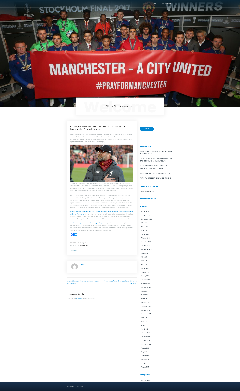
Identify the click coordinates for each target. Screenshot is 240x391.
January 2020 (145, 302)
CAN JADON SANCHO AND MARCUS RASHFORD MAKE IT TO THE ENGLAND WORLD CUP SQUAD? (156, 159)
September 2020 (146, 287)
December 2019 (146, 306)
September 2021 (146, 249)
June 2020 (144, 291)
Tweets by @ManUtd (147, 191)
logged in (79, 298)
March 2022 (145, 234)
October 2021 (145, 245)
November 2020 (146, 283)
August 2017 (145, 367)
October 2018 (145, 340)
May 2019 (144, 321)
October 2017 (145, 363)
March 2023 (145, 211)
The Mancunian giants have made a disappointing (86, 223)
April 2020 (144, 295)
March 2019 (144, 329)
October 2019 (145, 310)
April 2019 (144, 325)
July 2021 (144, 257)
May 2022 (144, 227)
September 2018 (146, 344)
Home (154, 4)
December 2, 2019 (75, 243)
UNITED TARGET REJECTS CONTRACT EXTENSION (155, 178)
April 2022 (144, 230)
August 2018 (145, 348)
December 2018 (146, 337)
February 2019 (145, 333)
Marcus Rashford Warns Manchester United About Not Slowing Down (156, 152)
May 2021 (144, 265)
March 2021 (144, 268)
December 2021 (146, 242)
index (86, 243)
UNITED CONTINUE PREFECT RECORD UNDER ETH (155, 173)
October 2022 (145, 215)
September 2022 (146, 219)
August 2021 (145, 253)
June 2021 (144, 261)
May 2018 (144, 352)
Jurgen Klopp (75, 250)
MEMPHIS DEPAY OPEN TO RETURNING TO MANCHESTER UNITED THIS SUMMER (153, 167)
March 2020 (145, 299)
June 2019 (144, 318)
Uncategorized (166, 4)
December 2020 (146, 280)
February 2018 (145, 356)
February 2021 (145, 272)
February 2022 (145, 238)
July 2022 (144, 223)
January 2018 (145, 359)
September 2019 (146, 314)
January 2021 (145, 276)
